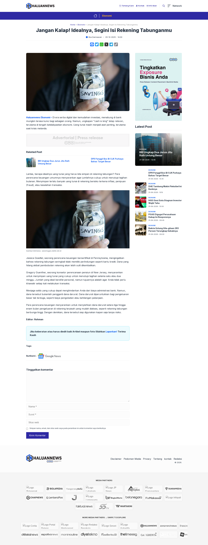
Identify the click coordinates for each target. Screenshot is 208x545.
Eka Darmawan (95, 37)
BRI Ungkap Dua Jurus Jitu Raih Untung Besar (155, 154)
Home (72, 24)
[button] (164, 5)
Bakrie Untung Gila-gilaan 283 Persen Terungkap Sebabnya (163, 229)
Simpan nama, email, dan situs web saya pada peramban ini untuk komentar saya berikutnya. (68, 428)
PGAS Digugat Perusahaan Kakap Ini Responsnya (162, 215)
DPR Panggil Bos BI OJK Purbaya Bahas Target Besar (107, 160)
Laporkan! (112, 331)
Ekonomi (107, 15)
